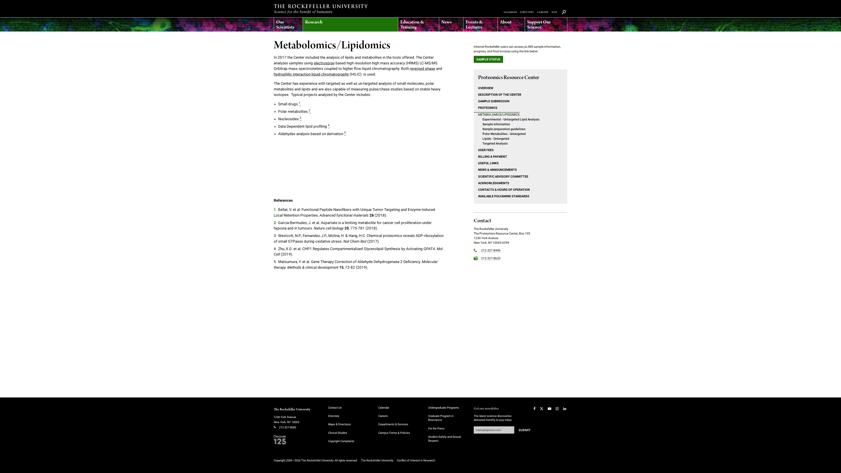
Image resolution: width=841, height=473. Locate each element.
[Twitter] (541, 408)
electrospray (324, 63)
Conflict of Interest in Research (416, 460)
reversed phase (422, 68)
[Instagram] (557, 408)
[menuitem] (288, 23)
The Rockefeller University (292, 409)
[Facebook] (534, 408)
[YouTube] (549, 408)
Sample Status (488, 59)
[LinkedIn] (564, 408)
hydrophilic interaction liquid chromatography (311, 74)
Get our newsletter (486, 409)
